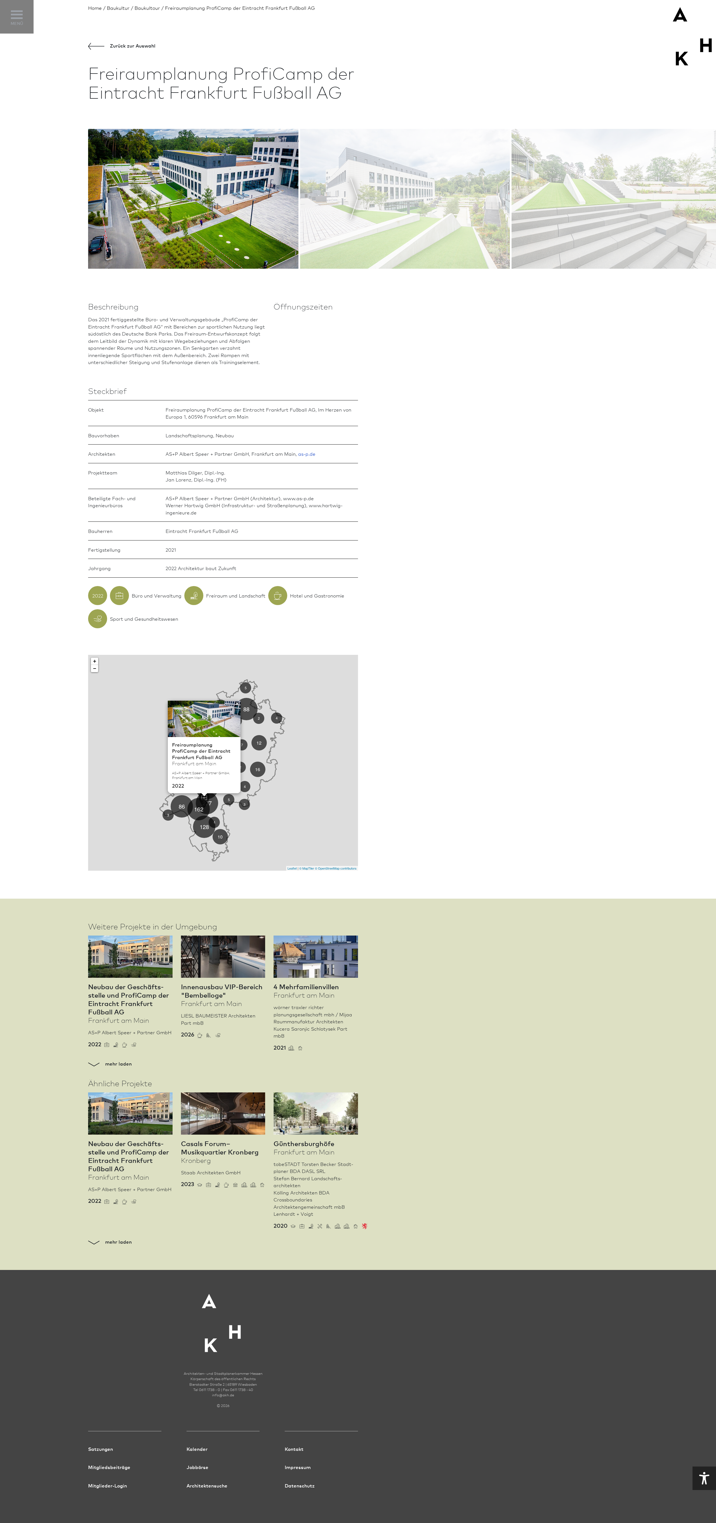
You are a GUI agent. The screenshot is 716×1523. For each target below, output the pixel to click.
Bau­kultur (118, 7)
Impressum (298, 1467)
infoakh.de (223, 1394)
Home (95, 7)
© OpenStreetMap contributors (336, 868)
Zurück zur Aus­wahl (132, 45)
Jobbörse (197, 1467)
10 (220, 836)
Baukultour (147, 7)
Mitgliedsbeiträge (109, 1467)
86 (182, 806)
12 (259, 743)
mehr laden (118, 1063)
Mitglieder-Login (107, 1485)
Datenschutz (300, 1485)
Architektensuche (207, 1485)
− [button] (94, 668)
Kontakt (294, 1449)
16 (257, 769)
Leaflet (292, 868)
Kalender (197, 1449)
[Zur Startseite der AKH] (223, 1319)
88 (246, 709)
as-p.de (306, 453)
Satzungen (100, 1449)
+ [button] (94, 661)
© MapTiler (306, 868)
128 (204, 827)
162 (198, 809)
